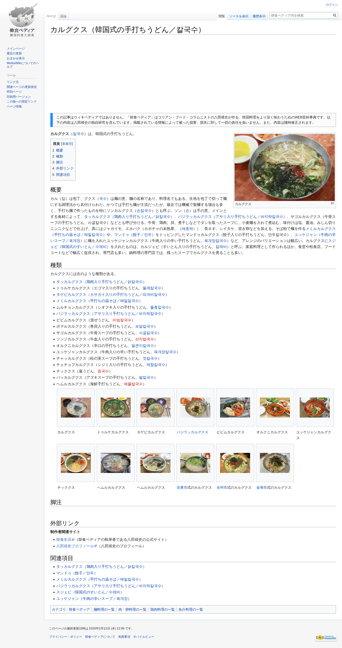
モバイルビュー (143, 636)
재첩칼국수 (155, 364)
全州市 (222, 487)
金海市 (261, 487)
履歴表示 (259, 16)
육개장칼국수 (215, 240)
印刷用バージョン (19, 96)
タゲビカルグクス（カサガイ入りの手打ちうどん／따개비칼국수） (112, 294)
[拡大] (332, 203)
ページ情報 (14, 106)
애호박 (187, 228)
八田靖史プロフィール (75, 546)
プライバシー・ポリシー (65, 636)
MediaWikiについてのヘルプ (23, 64)
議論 (63, 16)
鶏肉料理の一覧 (162, 609)
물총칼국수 (159, 307)
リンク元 (13, 82)
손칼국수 (144, 210)
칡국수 (103, 371)
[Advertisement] (193, 74)
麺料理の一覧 (104, 609)
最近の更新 (14, 53)
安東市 (182, 487)
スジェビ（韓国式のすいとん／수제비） (90, 592)
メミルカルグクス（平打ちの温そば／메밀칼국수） (99, 301)
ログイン (332, 5)
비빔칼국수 (122, 320)
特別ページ (14, 91)
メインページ (16, 48)
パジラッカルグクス (192, 432)
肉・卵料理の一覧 (132, 609)
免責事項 (124, 636)
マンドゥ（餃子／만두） (134, 234)
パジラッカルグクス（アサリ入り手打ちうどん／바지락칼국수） (232, 216)
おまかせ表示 (16, 58)
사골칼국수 (148, 333)
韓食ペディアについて (100, 636)
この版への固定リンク (22, 101)
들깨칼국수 (152, 288)
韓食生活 (63, 539)
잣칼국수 (150, 358)
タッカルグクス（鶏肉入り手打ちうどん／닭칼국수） (129, 216)
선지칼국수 (144, 339)
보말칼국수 (144, 326)
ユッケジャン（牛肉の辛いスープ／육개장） (93, 598)
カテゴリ (59, 609)
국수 (103, 198)
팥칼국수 (146, 377)
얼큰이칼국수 (142, 345)
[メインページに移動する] (22, 20)
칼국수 (78, 134)
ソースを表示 (239, 16)
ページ (51, 16)
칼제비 (221, 246)
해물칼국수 (133, 384)
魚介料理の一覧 (191, 609)
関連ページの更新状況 (22, 87)
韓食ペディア (79, 609)
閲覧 (222, 16)
